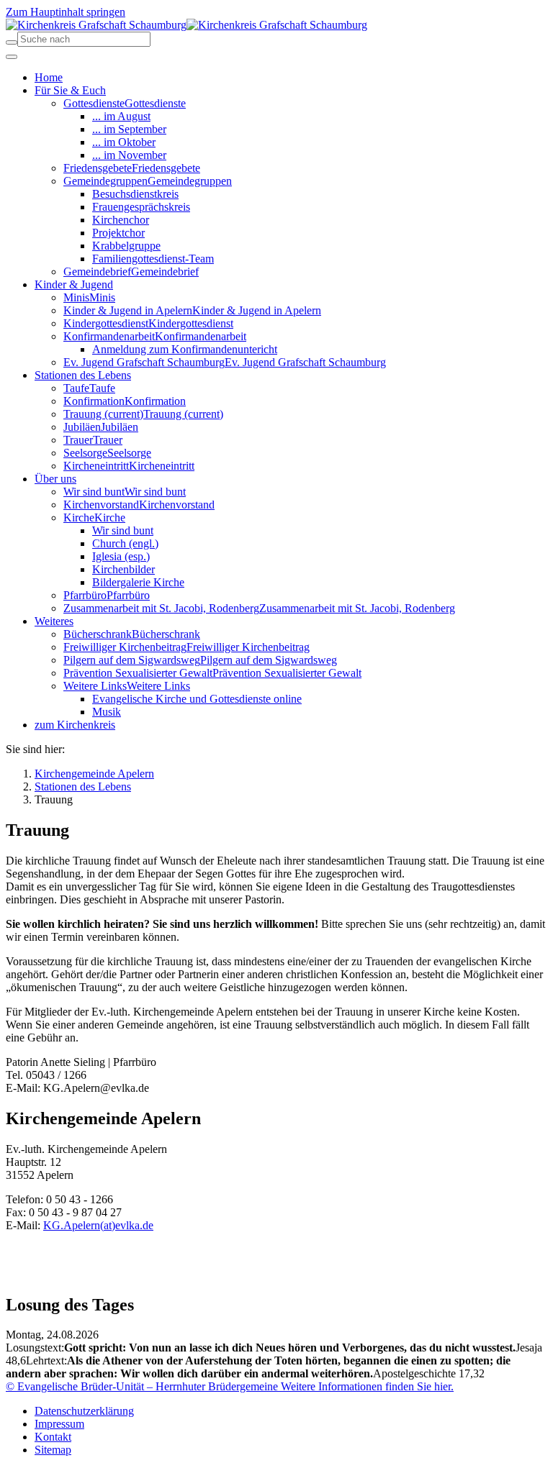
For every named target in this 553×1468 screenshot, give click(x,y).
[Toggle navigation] (11, 57)
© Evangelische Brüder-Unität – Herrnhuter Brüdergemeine (142, 1386)
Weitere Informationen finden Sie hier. (366, 1386)
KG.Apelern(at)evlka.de (98, 1225)
